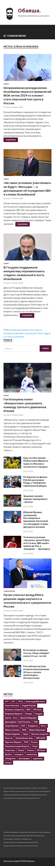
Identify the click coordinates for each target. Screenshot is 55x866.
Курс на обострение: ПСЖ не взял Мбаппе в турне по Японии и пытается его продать (35, 462)
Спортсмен (10, 750)
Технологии (9, 591)
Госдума (38, 714)
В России (37, 709)
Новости (9, 738)
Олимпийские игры (24, 738)
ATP (7, 701)
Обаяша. (29, 10)
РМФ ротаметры (12, 330)
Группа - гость (11, 718)
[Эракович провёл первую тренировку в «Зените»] (12, 506)
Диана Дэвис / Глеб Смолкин (18, 722)
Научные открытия (39, 734)
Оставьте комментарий (13, 107)
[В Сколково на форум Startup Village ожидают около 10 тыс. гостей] (12, 660)
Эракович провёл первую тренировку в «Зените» (35, 499)
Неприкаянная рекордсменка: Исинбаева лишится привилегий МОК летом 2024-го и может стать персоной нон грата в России (27, 95)
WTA (20, 701)
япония (8, 762)
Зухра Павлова (11, 726)
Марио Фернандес (37, 730)
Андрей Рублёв (29, 705)
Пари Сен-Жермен (13, 742)
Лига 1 (43, 726)
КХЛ (23, 726)
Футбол (8, 754)
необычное (32, 754)
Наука (25, 734)
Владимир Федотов (14, 714)
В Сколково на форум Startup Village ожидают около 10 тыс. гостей (36, 653)
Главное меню (16, 35)
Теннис (21, 750)
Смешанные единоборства (17, 746)
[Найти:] (27, 348)
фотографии (24, 758)
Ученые (30, 750)
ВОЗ (28, 709)
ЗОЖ (36, 722)
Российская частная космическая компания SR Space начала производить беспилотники (36, 672)
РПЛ (26, 742)
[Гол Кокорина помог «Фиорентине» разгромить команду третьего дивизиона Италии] (27, 393)
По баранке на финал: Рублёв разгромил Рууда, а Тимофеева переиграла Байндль (35, 481)
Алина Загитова (12, 705)
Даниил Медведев (28, 718)
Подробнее (11, 140)
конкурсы (19, 754)
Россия (34, 742)
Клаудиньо (33, 726)
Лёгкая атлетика (12, 730)
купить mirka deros (31, 330)
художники (38, 758)
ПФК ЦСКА (40, 738)
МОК (24, 730)
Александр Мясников (35, 701)
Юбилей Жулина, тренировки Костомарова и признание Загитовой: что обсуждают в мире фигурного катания (35, 519)
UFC (13, 701)
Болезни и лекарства (14, 709)
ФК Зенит (41, 750)
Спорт (6, 84)
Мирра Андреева (12, 734)
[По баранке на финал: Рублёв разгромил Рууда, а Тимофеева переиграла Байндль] (12, 486)
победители (10, 758)
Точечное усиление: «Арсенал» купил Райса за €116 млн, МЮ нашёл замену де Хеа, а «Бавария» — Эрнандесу (36, 543)
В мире (29, 714)
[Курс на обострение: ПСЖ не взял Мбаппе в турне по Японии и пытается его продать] (12, 467)
